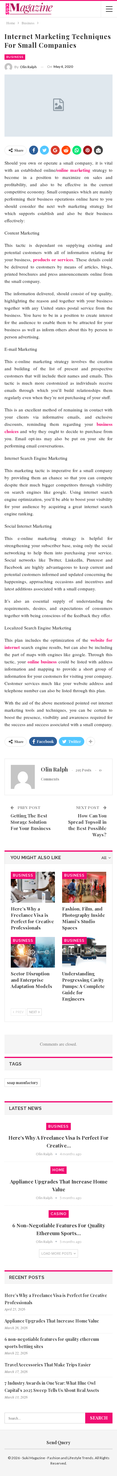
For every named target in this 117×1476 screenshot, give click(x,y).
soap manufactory (22, 1082)
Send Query (58, 1442)
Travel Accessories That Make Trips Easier (47, 1365)
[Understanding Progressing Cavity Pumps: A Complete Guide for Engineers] (84, 952)
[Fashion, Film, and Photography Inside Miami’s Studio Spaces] (84, 887)
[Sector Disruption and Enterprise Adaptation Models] (33, 952)
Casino (59, 1214)
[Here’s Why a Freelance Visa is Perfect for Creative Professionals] (33, 887)
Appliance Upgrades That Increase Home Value (51, 1321)
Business (14, 57)
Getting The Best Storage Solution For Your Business (30, 822)
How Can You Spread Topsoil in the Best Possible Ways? (87, 825)
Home (58, 1170)
